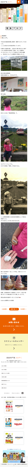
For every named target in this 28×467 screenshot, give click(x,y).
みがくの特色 (4, 369)
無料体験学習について (6, 380)
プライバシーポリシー (16, 393)
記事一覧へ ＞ (14, 309)
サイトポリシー (7, 393)
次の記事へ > (23, 309)
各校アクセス (4, 384)
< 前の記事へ (4, 309)
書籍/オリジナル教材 (5, 373)
